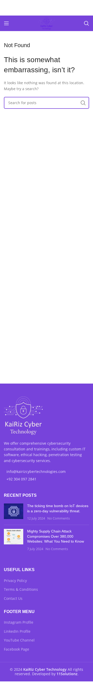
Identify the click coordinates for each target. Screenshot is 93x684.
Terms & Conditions (21, 589)
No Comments (58, 518)
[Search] (86, 23)
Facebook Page (16, 649)
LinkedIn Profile (17, 631)
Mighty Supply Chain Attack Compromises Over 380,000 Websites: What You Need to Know (55, 536)
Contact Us (13, 598)
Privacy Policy (15, 580)
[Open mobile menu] (6, 23)
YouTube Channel (19, 640)
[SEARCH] (83, 103)
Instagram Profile (18, 622)
